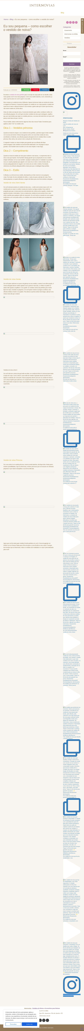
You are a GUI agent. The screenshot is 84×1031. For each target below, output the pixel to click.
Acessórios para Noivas (52, 1008)
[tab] (72, 30)
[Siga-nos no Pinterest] (40, 1020)
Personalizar (13, 1024)
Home (10, 13)
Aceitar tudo (29, 1024)
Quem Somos (21, 13)
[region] (21, 1018)
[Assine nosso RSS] (47, 1020)
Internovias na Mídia (71, 34)
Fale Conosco (73, 13)
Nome (64, 50)
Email (65, 56)
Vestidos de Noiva (38, 1008)
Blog (62, 13)
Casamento (68, 30)
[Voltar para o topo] (82, 1029)
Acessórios (52, 13)
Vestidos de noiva (37, 13)
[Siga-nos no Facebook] (43, 1020)
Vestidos (67, 38)
